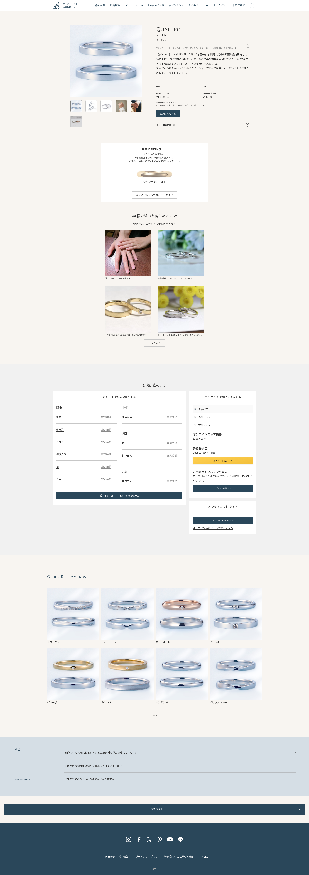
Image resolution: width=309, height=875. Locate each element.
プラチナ (193, 48)
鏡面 (201, 48)
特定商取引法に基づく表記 (179, 856)
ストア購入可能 (230, 48)
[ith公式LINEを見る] (180, 839)
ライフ (185, 48)
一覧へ (154, 715)
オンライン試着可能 (213, 48)
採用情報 (123, 856)
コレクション (132, 5)
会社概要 (110, 856)
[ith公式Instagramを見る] (128, 839)
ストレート (166, 48)
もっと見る (154, 343)
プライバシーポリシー (148, 856)
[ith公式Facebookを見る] (139, 839)
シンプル (176, 48)
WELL (204, 856)
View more (20, 779)
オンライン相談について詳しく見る (213, 528)
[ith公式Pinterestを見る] (159, 839)
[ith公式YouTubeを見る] (170, 839)
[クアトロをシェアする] (248, 46)
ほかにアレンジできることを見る (154, 195)
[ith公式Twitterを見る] (149, 839)
